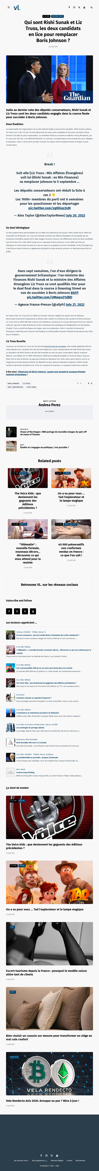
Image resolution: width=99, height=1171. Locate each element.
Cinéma (67, 473)
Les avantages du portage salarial (30, 728)
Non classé (20, 769)
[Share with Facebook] (88, 383)
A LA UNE (46, 16)
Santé (74, 524)
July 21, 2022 (75, 305)
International (57, 16)
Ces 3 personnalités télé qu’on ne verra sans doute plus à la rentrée (44, 668)
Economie (20, 695)
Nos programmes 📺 (39, 1160)
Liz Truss (26, 383)
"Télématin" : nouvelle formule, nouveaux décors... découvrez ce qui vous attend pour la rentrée (28, 553)
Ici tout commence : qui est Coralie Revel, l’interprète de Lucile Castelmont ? (47, 635)
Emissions (20, 739)
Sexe (12, 927)
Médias (23, 473)
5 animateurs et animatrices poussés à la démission (37, 713)
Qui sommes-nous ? (21, 1160)
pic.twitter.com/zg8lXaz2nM (49, 208)
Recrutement (80, 1160)
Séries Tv (42, 632)
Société (55, 724)
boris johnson (13, 383)
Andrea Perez (49, 405)
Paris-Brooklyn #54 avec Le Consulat (31, 743)
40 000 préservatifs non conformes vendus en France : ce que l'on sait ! (71, 550)
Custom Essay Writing (25, 772)
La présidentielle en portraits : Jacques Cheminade (37, 757)
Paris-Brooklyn (31, 739)
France (67, 524)
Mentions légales (57, 1160)
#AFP (74, 293)
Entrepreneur (39, 724)
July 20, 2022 (75, 215)
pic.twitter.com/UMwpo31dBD (49, 297)
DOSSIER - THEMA (30, 632)
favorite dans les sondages (55, 346)
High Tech (14, 1057)
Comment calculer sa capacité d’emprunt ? (34, 698)
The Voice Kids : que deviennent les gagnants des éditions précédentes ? (28, 501)
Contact (69, 1160)
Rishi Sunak (31, 387)
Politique (49, 754)
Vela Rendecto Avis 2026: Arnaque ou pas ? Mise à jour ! (42, 1100)
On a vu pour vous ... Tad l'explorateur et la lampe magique (71, 497)
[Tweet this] (91, 383)
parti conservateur (15, 387)
